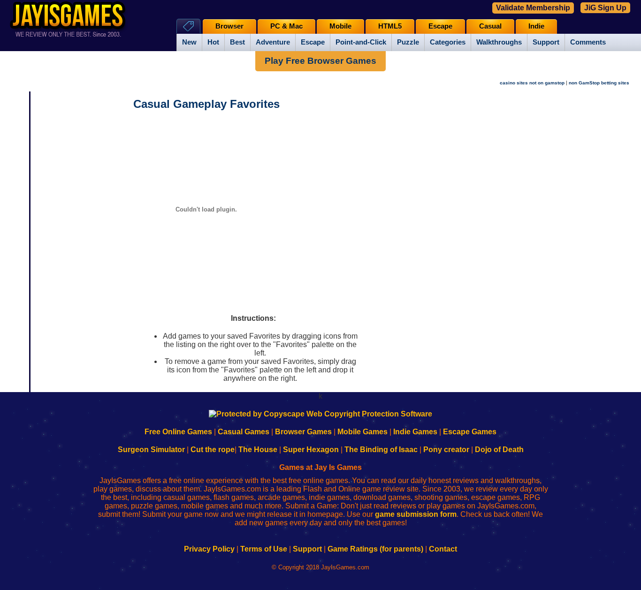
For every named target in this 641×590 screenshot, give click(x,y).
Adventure (273, 42)
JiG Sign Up (605, 8)
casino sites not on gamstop (532, 82)
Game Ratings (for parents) (375, 549)
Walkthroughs (499, 42)
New (189, 42)
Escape (313, 42)
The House (257, 450)
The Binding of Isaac (381, 450)
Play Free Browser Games (320, 61)
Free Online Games (178, 432)
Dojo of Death (499, 450)
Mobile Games (362, 432)
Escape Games (469, 432)
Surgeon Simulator (151, 450)
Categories (447, 42)
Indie (536, 26)
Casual (490, 26)
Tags (188, 26)
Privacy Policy (209, 549)
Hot (213, 42)
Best (237, 42)
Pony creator (446, 450)
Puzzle (408, 42)
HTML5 (390, 26)
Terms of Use (263, 549)
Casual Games (243, 432)
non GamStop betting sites (599, 82)
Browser (229, 26)
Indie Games (415, 432)
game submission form (416, 514)
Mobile (340, 26)
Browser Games (303, 432)
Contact (443, 549)
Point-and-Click (361, 42)
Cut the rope (213, 450)
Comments (588, 42)
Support (546, 42)
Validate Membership (533, 8)
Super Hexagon (311, 450)
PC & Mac (286, 26)
